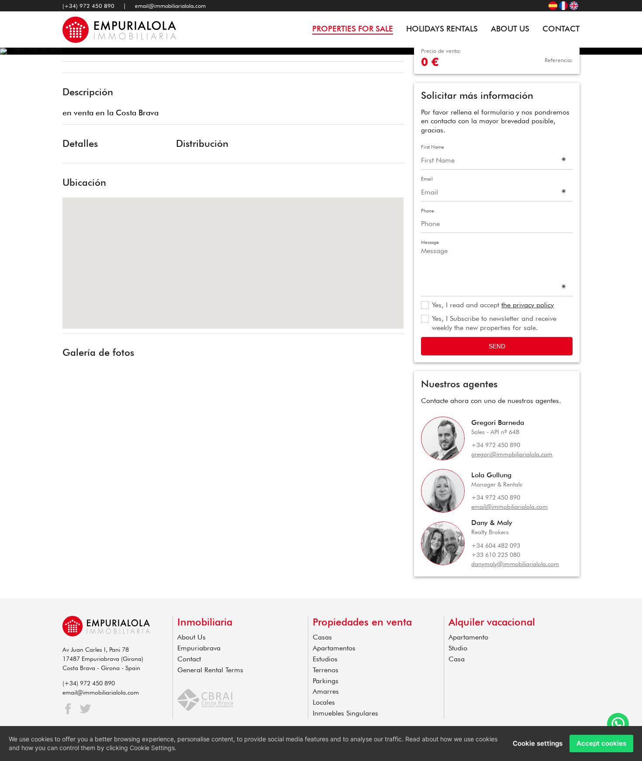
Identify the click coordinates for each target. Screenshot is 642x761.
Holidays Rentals (442, 28)
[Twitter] (85, 708)
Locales (324, 702)
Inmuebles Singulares (345, 713)
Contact (561, 28)
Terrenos (325, 670)
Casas (322, 637)
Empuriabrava (199, 648)
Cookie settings (538, 743)
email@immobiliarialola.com (170, 5)
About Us (510, 28)
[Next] (394, 68)
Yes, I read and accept (493, 305)
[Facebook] (67, 708)
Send (497, 346)
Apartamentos (334, 648)
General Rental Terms (210, 670)
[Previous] (72, 68)
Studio (458, 648)
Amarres (326, 691)
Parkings (325, 681)
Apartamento (468, 637)
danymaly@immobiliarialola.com (515, 563)
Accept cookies (601, 743)
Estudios (325, 659)
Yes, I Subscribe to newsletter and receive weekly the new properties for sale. (494, 323)
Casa (457, 659)
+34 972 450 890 (495, 444)
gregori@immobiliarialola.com (511, 454)
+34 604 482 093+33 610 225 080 (495, 550)
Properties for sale (352, 28)
